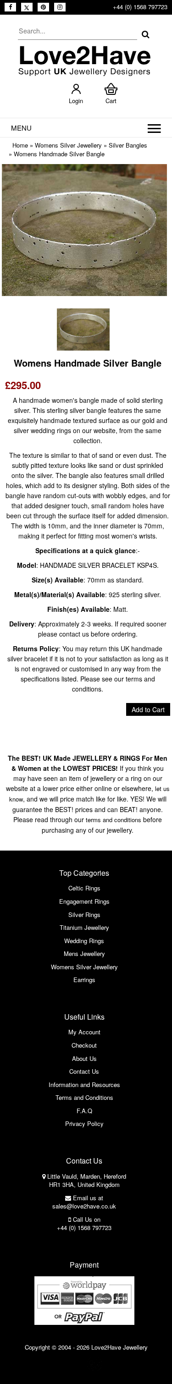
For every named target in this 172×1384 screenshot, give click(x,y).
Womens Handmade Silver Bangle (59, 153)
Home (20, 145)
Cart (111, 100)
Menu (21, 127)
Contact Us (84, 1071)
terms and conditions (113, 819)
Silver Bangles (128, 145)
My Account (84, 1031)
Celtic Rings (84, 888)
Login (76, 100)
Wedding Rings (84, 940)
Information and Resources (84, 1084)
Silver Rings (84, 914)
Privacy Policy (84, 1123)
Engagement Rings (84, 901)
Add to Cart (148, 709)
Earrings (84, 979)
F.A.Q (84, 1110)
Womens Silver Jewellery (68, 145)
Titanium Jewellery (84, 927)
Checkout (84, 1045)
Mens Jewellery (84, 953)
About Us (84, 1058)
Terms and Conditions (84, 1097)
